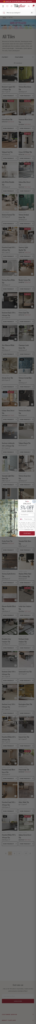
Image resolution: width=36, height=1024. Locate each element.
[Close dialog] (34, 501)
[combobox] (21, 519)
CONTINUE (27, 533)
